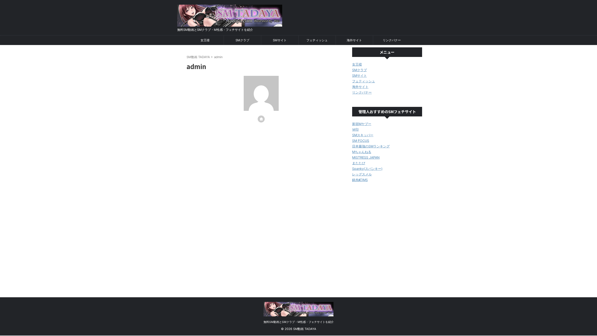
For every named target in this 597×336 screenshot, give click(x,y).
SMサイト (280, 40)
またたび (358, 163)
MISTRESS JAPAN (366, 157)
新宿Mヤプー (361, 124)
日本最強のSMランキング (371, 146)
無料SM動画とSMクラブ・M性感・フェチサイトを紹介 (299, 322)
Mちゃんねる (361, 152)
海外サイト (354, 40)
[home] (261, 119)
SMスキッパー (362, 135)
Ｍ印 (355, 129)
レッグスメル (362, 174)
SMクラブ (242, 40)
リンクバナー (392, 40)
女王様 (205, 40)
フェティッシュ (317, 40)
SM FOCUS (360, 141)
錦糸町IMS (360, 180)
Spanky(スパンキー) (367, 169)
